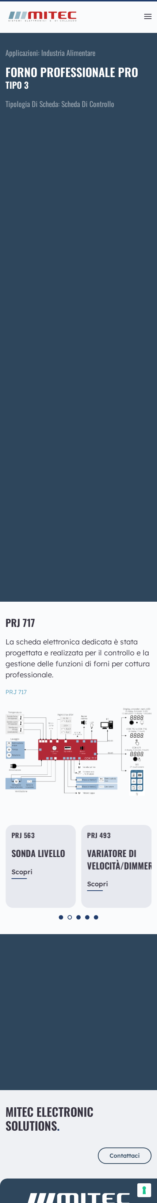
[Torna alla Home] (41, 16)
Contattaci (32, 1047)
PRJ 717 (16, 692)
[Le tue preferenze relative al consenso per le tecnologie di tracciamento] (144, 1190)
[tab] (61, 917)
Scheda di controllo (87, 103)
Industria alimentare (68, 52)
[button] (148, 16)
